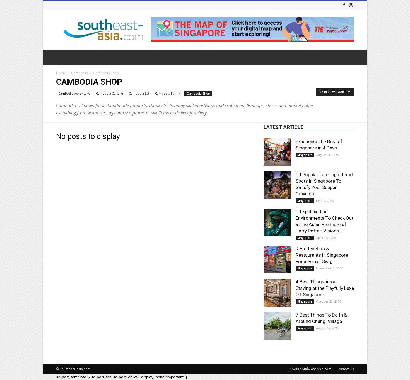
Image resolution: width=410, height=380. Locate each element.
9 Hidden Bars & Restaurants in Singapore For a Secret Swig (322, 255)
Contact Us (345, 369)
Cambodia (79, 73)
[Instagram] (351, 5)
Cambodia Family (168, 93)
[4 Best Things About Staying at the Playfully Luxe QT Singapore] (277, 293)
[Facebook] (344, 5)
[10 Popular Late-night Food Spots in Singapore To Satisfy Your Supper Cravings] (277, 185)
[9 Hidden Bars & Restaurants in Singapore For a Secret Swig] (277, 259)
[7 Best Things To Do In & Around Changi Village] (277, 326)
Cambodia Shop (198, 93)
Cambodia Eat (139, 93)
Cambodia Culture (109, 93)
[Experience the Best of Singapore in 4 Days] (277, 152)
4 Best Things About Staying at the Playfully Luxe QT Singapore (325, 288)
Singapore (304, 155)
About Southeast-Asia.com (310, 369)
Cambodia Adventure (74, 93)
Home (61, 73)
